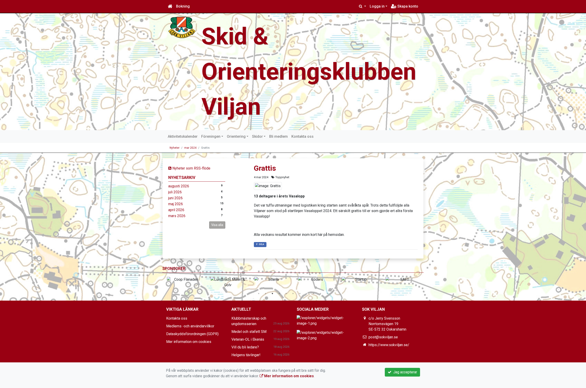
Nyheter (174, 147)
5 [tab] (286, 293)
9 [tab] (313, 293)
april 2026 (176, 210)
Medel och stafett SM (248, 331)
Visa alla (217, 225)
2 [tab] (265, 293)
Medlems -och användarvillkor (190, 326)
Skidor (257, 136)
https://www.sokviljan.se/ (389, 345)
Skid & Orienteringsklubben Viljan (308, 71)
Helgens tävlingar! (245, 355)
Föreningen (210, 136)
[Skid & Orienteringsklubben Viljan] (182, 27)
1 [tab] (258, 293)
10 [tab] (320, 293)
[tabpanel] (184, 280)
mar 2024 (190, 147)
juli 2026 (175, 192)
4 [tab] (279, 293)
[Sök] (362, 6)
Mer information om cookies (188, 342)
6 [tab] (293, 293)
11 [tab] (327, 293)
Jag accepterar (404, 372)
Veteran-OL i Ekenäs (247, 339)
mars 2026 (176, 216)
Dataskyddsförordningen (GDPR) (192, 334)
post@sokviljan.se (383, 337)
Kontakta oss (302, 136)
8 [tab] (306, 293)
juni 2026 (175, 198)
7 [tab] (300, 293)
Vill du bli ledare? (245, 347)
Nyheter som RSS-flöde (190, 168)
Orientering (236, 136)
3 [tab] (272, 293)
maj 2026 (175, 204)
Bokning (183, 6)
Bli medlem (278, 136)
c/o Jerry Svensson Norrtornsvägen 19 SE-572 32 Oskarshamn (387, 323)
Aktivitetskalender (183, 136)
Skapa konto (407, 6)
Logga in (377, 6)
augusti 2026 (178, 186)
